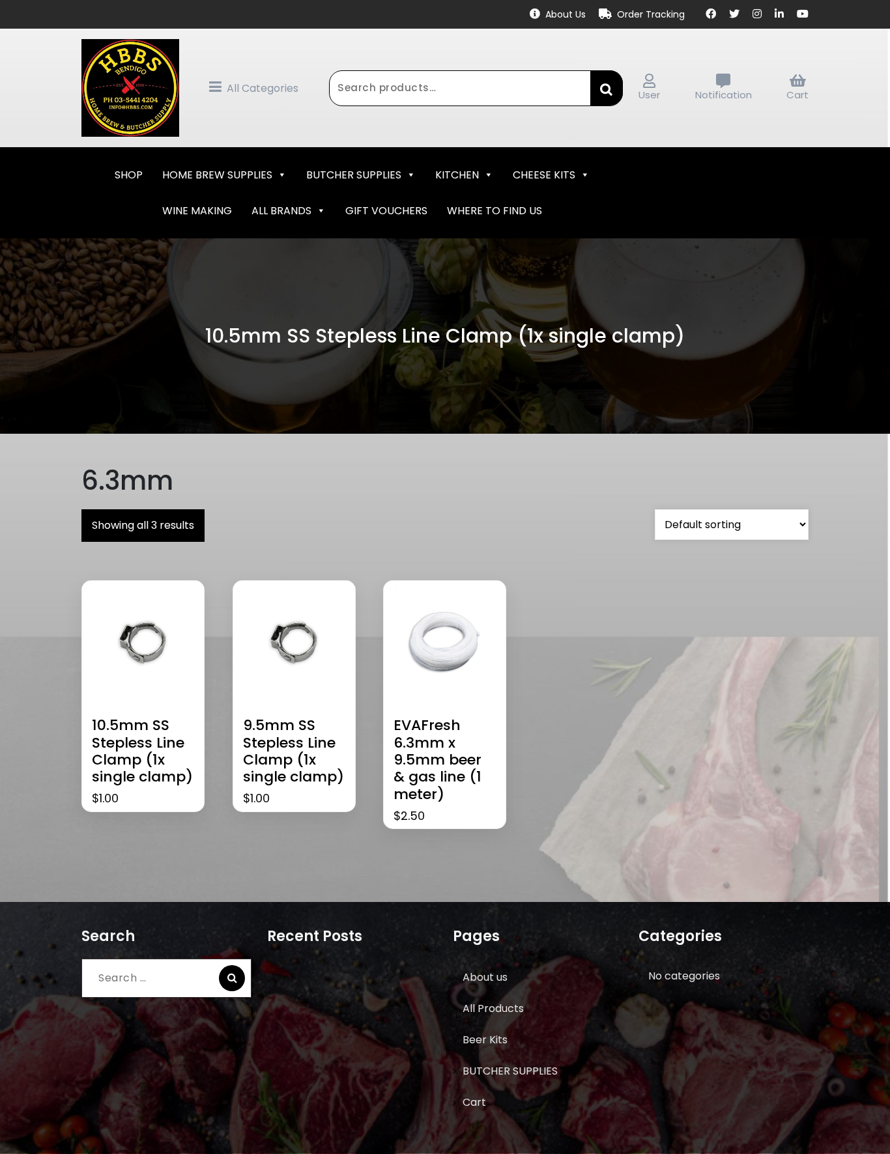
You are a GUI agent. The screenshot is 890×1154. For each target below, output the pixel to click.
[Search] (232, 978)
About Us (565, 14)
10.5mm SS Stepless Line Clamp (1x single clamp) (142, 751)
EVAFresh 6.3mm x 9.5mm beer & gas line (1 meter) (437, 760)
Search (606, 88)
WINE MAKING (197, 210)
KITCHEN (457, 174)
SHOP (129, 174)
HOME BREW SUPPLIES (217, 174)
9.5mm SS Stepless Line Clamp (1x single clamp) (293, 751)
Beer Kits (485, 1039)
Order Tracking (651, 14)
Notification (723, 95)
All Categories (262, 88)
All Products (493, 1008)
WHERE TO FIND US (494, 210)
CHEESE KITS (544, 174)
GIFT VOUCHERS (386, 210)
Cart (797, 95)
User (649, 95)
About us (485, 977)
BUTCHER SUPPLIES (353, 174)
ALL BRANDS (281, 210)
